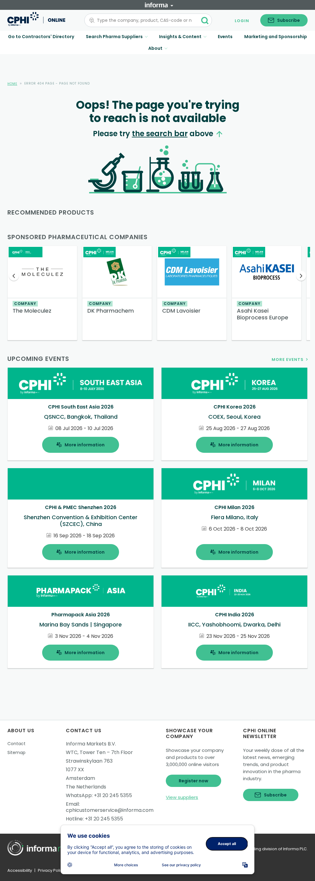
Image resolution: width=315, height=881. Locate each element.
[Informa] (159, 4)
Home (12, 83)
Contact (16, 744)
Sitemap (16, 752)
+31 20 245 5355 (113, 795)
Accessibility (19, 870)
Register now (193, 781)
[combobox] (144, 20)
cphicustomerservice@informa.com (110, 810)
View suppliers (182, 797)
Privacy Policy (51, 870)
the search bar (160, 133)
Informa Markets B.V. (91, 743)
